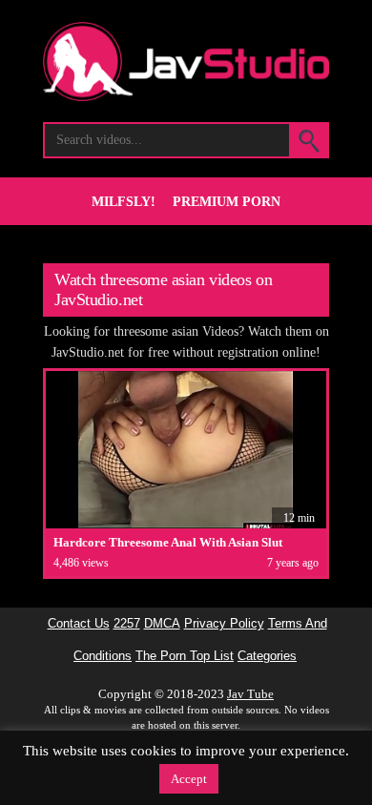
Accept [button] (189, 779)
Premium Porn (226, 202)
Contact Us (79, 623)
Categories (267, 656)
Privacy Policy (224, 623)
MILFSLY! (123, 202)
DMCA (162, 623)
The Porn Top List (184, 656)
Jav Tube (250, 694)
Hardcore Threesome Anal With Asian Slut (167, 542)
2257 (127, 623)
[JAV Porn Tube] (186, 96)
